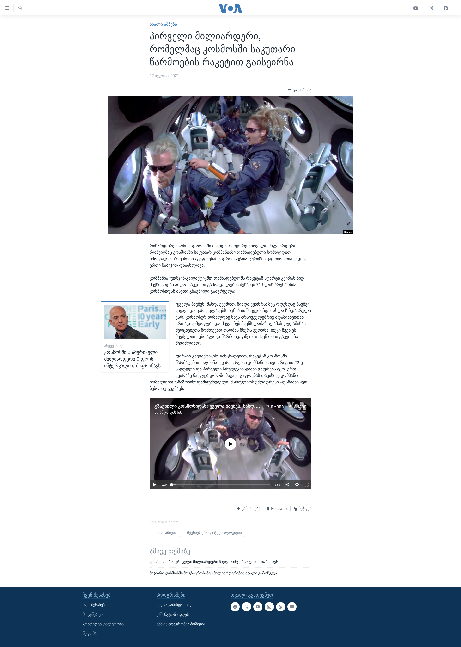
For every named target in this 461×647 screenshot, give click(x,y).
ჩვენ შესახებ (94, 605)
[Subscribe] (292, 606)
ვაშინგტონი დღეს (173, 614)
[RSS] (280, 606)
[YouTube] (415, 8)
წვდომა (90, 633)
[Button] (299, 89)
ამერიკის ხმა (171, 412)
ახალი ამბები (163, 24)
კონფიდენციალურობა (103, 624)
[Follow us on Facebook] (235, 606)
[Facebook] (445, 8)
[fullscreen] (306, 484)
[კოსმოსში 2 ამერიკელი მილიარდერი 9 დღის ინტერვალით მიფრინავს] (135, 322)
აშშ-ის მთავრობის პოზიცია (181, 624)
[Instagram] (430, 8)
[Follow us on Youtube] (257, 606)
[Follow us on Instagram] (269, 606)
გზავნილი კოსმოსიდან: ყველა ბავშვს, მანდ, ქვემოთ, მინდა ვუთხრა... (234, 406)
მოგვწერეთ (93, 614)
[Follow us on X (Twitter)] (246, 606)
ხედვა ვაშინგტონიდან (176, 605)
